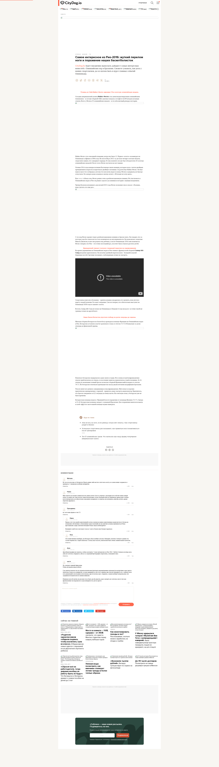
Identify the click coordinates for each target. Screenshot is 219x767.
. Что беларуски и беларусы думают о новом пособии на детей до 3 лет (72, 674)
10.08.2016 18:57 (71, 563)
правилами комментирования (90, 605)
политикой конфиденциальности (101, 603)
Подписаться (122, 735)
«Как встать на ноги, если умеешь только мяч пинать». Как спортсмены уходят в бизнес (109, 423)
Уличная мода (89, 661)
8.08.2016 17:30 (73, 520)
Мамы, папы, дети (65, 632)
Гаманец (112, 629)
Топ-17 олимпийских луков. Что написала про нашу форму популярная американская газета (109, 437)
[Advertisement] (109, 460)
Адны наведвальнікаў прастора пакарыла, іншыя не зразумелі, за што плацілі (146, 640)
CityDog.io (78, 54)
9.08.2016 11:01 (70, 549)
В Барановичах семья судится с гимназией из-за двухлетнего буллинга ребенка (72, 643)
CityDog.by (80, 66)
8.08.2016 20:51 (74, 536)
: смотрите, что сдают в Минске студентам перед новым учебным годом (97, 635)
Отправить (126, 604)
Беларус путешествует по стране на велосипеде (121, 664)
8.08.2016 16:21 (71, 510)
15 (90, 54)
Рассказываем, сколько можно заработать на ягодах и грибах (120, 636)
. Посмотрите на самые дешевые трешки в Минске (146, 663)
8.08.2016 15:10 (71, 493)
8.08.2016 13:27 (71, 480)
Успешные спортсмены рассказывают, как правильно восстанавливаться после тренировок (110, 429)
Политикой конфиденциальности (119, 739)
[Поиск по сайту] (152, 3)
